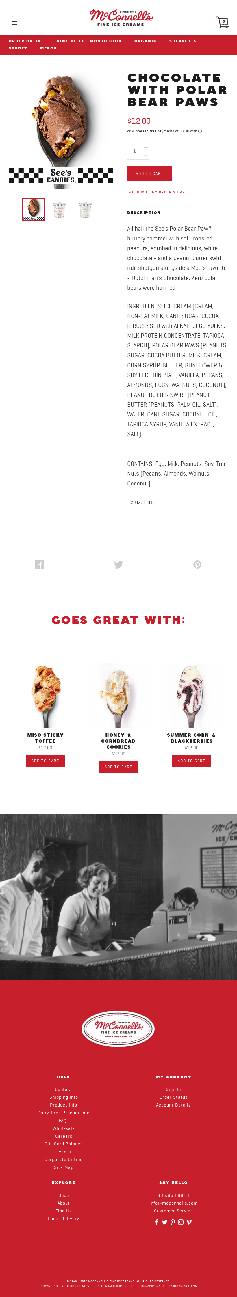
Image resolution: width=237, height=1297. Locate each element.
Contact (63, 1089)
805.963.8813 (173, 1195)
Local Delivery (63, 1219)
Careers (63, 1136)
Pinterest (173, 1224)
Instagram (181, 1224)
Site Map (63, 1167)
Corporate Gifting (64, 1160)
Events (63, 1152)
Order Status (174, 1097)
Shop (63, 1195)
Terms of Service (81, 1286)
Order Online (26, 41)
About (64, 1203)
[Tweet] (118, 564)
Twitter (165, 1224)
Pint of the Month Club (89, 41)
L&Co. (128, 1286)
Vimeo (189, 1224)
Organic (145, 41)
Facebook (157, 1224)
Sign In (173, 1089)
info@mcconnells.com (173, 1203)
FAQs (64, 1121)
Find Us (63, 1211)
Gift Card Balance (64, 1144)
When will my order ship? (157, 192)
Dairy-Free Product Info (64, 1113)
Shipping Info (63, 1097)
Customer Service (173, 1211)
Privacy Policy (52, 1286)
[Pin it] (197, 564)
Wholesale (64, 1128)
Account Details (173, 1105)
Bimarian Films (185, 1286)
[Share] (39, 564)
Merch (48, 48)
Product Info (63, 1105)
